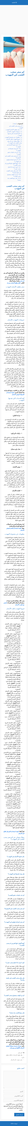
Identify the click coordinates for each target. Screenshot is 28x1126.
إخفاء (15, 123)
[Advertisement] (14, 19)
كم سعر (22, 281)
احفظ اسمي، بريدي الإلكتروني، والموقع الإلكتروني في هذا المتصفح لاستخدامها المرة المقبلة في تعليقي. (13, 1107)
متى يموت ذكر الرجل (16, 1060)
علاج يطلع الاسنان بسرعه (14, 283)
